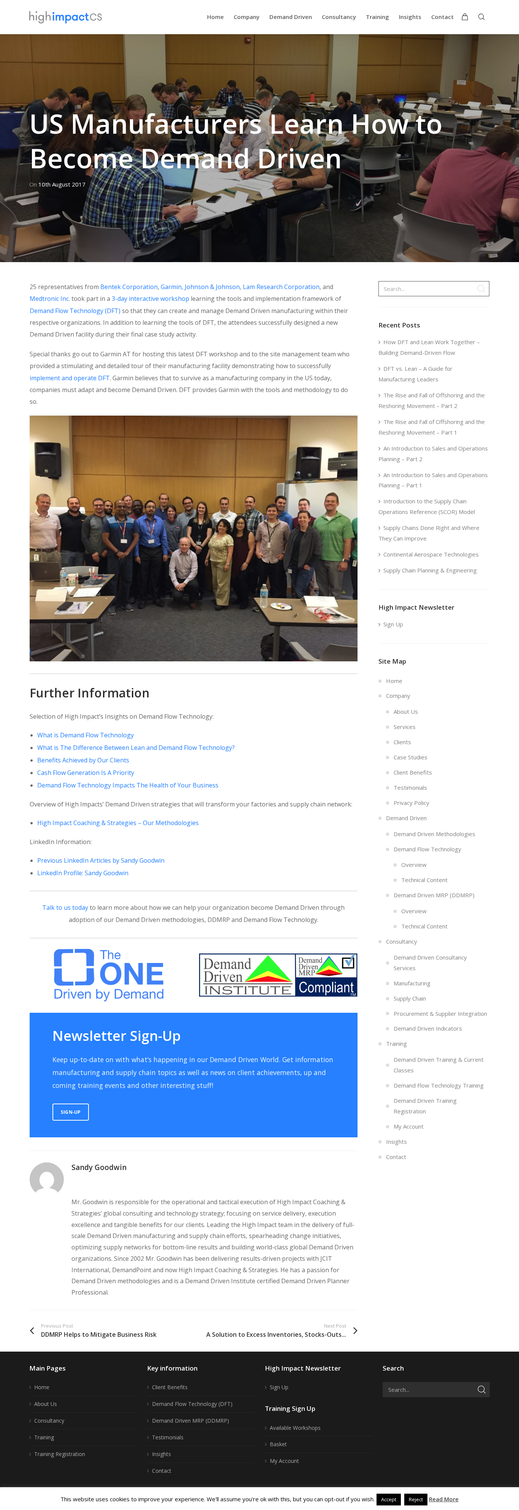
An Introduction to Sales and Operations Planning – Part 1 (433, 480)
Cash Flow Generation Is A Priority (85, 772)
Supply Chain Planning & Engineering (430, 570)
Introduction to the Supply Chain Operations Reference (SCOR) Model (426, 506)
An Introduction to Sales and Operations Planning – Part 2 (433, 453)
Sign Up (393, 624)
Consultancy (401, 941)
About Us (406, 711)
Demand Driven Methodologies (434, 834)
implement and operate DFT (70, 378)
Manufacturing (412, 983)
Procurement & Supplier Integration (440, 1013)
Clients (402, 742)
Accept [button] (388, 1499)
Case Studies (410, 757)
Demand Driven (406, 818)
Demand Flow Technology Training (439, 1085)
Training (396, 1043)
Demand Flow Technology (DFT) (75, 311)
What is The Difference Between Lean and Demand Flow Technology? (136, 747)
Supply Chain (410, 998)
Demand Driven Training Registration (425, 1106)
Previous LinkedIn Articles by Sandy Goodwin (101, 860)
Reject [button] (416, 1499)
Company (398, 695)
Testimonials (410, 787)
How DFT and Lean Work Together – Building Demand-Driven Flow (429, 347)
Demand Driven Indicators (428, 1028)
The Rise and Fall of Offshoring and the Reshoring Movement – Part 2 (431, 400)
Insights (396, 1141)
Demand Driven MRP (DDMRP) (434, 895)
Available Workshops (295, 1427)
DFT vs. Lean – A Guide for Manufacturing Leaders (415, 374)
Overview (414, 864)
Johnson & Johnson (212, 287)
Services (405, 726)
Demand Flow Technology (427, 849)
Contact (396, 1157)
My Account (409, 1126)
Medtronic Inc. (50, 298)
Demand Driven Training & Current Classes (439, 1065)
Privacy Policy (411, 802)
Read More (444, 1499)
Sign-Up (71, 1112)
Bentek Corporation (129, 287)
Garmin (171, 287)
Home (394, 681)
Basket (278, 1444)
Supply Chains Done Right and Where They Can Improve (428, 533)
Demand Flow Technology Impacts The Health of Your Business (127, 785)
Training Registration (59, 1454)
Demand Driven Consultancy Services (430, 962)
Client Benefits (413, 772)
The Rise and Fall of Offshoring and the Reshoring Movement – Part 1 (431, 427)
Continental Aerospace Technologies (431, 554)
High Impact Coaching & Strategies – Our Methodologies (118, 823)
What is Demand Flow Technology (85, 735)
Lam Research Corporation (281, 287)
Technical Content (424, 880)
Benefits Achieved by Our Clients (83, 760)
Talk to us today (65, 907)
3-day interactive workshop (150, 298)
